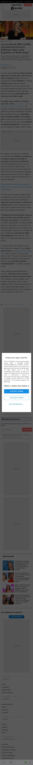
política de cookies (20, 380)
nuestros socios (25, 361)
